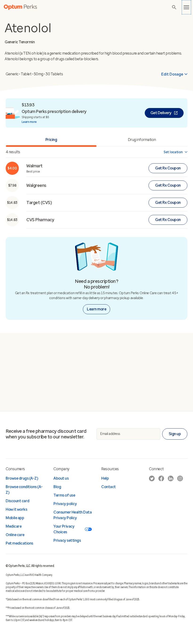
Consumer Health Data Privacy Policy (72, 515)
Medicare (13, 526)
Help (105, 478)
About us (60, 478)
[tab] (141, 140)
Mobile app (15, 518)
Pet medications (19, 543)
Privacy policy (65, 504)
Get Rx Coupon (168, 168)
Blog (57, 487)
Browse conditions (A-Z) (24, 490)
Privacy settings (67, 540)
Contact (108, 487)
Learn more (29, 122)
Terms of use (64, 495)
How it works (16, 509)
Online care (15, 535)
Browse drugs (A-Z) (22, 478)
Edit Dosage (172, 74)
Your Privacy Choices (63, 529)
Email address (110, 434)
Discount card (17, 501)
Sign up (175, 434)
